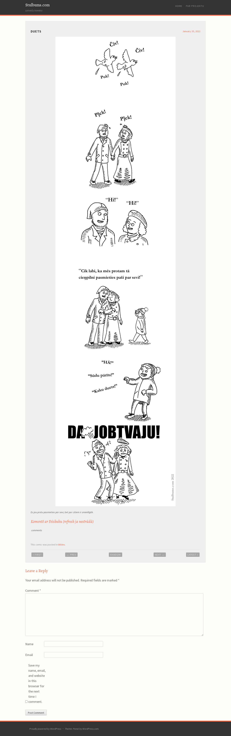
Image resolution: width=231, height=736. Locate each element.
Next (159, 554)
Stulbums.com (37, 5)
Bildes (61, 544)
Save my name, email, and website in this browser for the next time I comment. (36, 683)
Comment (33, 590)
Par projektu (195, 6)
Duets (36, 31)
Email (29, 655)
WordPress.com (90, 728)
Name (29, 644)
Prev (71, 554)
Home (178, 6)
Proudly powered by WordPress (45, 728)
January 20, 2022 (191, 31)
